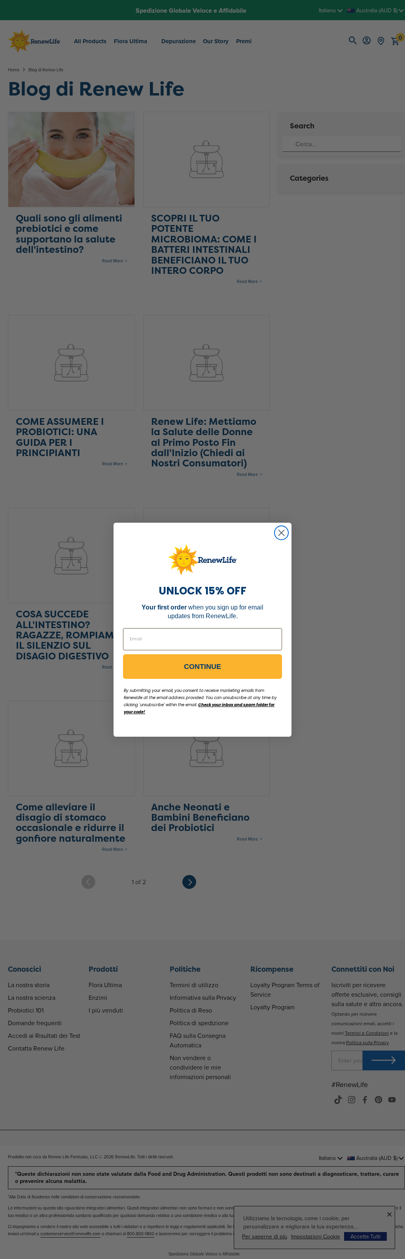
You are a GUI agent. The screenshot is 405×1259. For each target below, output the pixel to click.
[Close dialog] (281, 533)
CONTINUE (202, 667)
